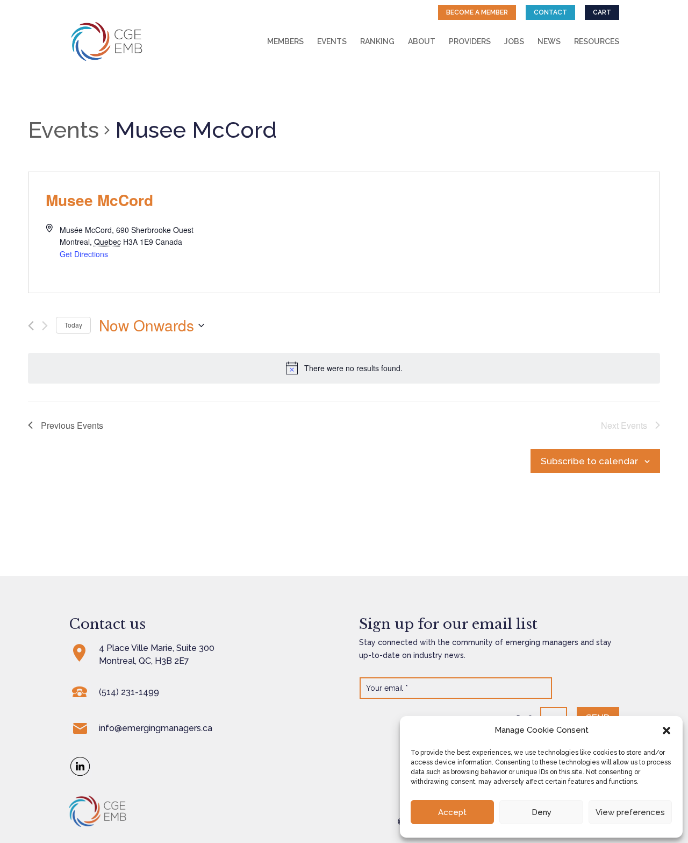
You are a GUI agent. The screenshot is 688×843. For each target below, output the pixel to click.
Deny (541, 812)
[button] (666, 730)
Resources (596, 42)
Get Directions (84, 254)
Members (285, 42)
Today (73, 324)
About (421, 42)
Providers (470, 42)
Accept (452, 812)
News (549, 42)
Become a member (477, 12)
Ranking (377, 42)
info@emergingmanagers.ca (155, 728)
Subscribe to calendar (589, 461)
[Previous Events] (31, 326)
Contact (550, 12)
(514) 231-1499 (129, 692)
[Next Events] (45, 326)
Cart (602, 12)
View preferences (630, 812)
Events (332, 42)
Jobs (514, 42)
